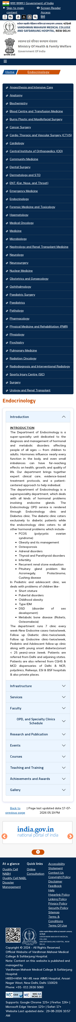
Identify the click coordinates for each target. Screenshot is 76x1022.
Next (70, 836)
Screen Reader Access (51, 10)
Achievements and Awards (30, 778)
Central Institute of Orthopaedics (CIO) (36, 151)
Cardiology (17, 143)
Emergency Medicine (24, 191)
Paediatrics (17, 302)
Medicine (16, 231)
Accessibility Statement (56, 866)
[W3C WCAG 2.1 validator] (32, 995)
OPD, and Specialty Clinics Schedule (36, 721)
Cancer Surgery (20, 127)
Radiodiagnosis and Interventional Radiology (40, 366)
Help (51, 890)
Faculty (15, 708)
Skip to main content (15, 10)
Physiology (17, 334)
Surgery (15, 382)
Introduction (19, 416)
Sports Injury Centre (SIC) (27, 374)
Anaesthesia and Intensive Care (31, 87)
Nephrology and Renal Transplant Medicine (39, 247)
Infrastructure (21, 685)
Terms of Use (57, 925)
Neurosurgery (19, 263)
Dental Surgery (20, 167)
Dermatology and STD (25, 175)
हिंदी (43, 17)
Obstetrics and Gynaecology (29, 279)
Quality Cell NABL (14, 878)
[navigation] (41, 17)
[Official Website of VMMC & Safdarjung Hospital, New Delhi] (38, 28)
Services (16, 697)
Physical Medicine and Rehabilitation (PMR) (39, 326)
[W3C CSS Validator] (14, 995)
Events (15, 745)
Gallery (15, 789)
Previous (4, 836)
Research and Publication (29, 734)
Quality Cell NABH (10, 871)
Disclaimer (55, 881)
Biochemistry (18, 103)
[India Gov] (37, 831)
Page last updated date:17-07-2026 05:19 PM (49, 810)
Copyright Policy (59, 877)
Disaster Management (12, 885)
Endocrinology (38, 72)
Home (10, 72)
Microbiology (18, 239)
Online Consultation (35, 871)
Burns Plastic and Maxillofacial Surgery (36, 119)
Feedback (55, 886)
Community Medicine (24, 159)
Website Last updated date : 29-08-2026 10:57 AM (39, 974)
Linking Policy (57, 899)
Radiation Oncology (23, 358)
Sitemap (54, 912)
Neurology (17, 255)
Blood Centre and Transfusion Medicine (36, 111)
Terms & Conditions (55, 919)
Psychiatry (17, 342)
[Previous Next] (38, 836)
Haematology (19, 215)
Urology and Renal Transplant (30, 390)
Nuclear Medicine (21, 271)
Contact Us (56, 873)
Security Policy (58, 908)
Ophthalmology (20, 286)
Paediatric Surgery (22, 294)
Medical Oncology (22, 223)
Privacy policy (57, 903)
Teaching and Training (26, 767)
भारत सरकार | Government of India (32, 3)
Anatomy (16, 95)
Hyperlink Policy (59, 895)
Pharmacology (19, 318)
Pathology (17, 310)
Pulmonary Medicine (23, 350)
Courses (16, 756)
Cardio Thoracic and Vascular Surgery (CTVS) (41, 135)
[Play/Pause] (38, 852)
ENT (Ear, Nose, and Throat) (29, 183)
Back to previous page (15, 810)
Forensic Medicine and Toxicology (32, 207)
